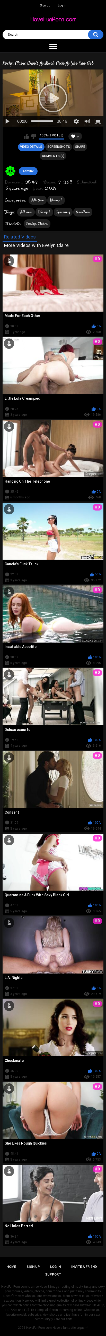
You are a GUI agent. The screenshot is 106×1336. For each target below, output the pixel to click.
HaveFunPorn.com (39, 1328)
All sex (26, 212)
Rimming (63, 212)
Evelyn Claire (37, 223)
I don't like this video (33, 136)
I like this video (26, 136)
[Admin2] (10, 171)
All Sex (37, 200)
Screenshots (58, 147)
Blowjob (56, 200)
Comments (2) (53, 156)
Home (11, 1267)
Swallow (83, 212)
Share (80, 147)
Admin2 (28, 171)
